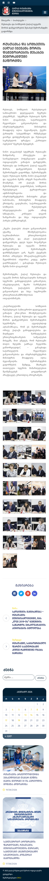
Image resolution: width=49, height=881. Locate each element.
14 (31, 715)
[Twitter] (21, 593)
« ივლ (8, 736)
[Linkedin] (34, 593)
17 (6, 720)
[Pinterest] (28, 593)
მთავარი (5, 20)
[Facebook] (14, 593)
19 (19, 720)
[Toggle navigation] (45, 12)
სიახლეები (18, 20)
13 (25, 715)
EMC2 (19, 878)
